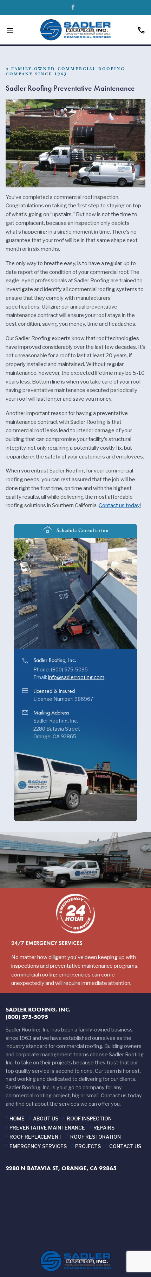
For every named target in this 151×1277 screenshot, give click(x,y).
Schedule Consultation (75, 530)
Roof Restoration (95, 1137)
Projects (88, 1146)
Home (17, 1118)
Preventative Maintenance (47, 1128)
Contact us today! (120, 505)
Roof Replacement (35, 1137)
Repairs (103, 1128)
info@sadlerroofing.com (76, 677)
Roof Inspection (89, 1118)
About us (45, 1118)
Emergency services (38, 1146)
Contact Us (125, 1146)
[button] (132, 562)
